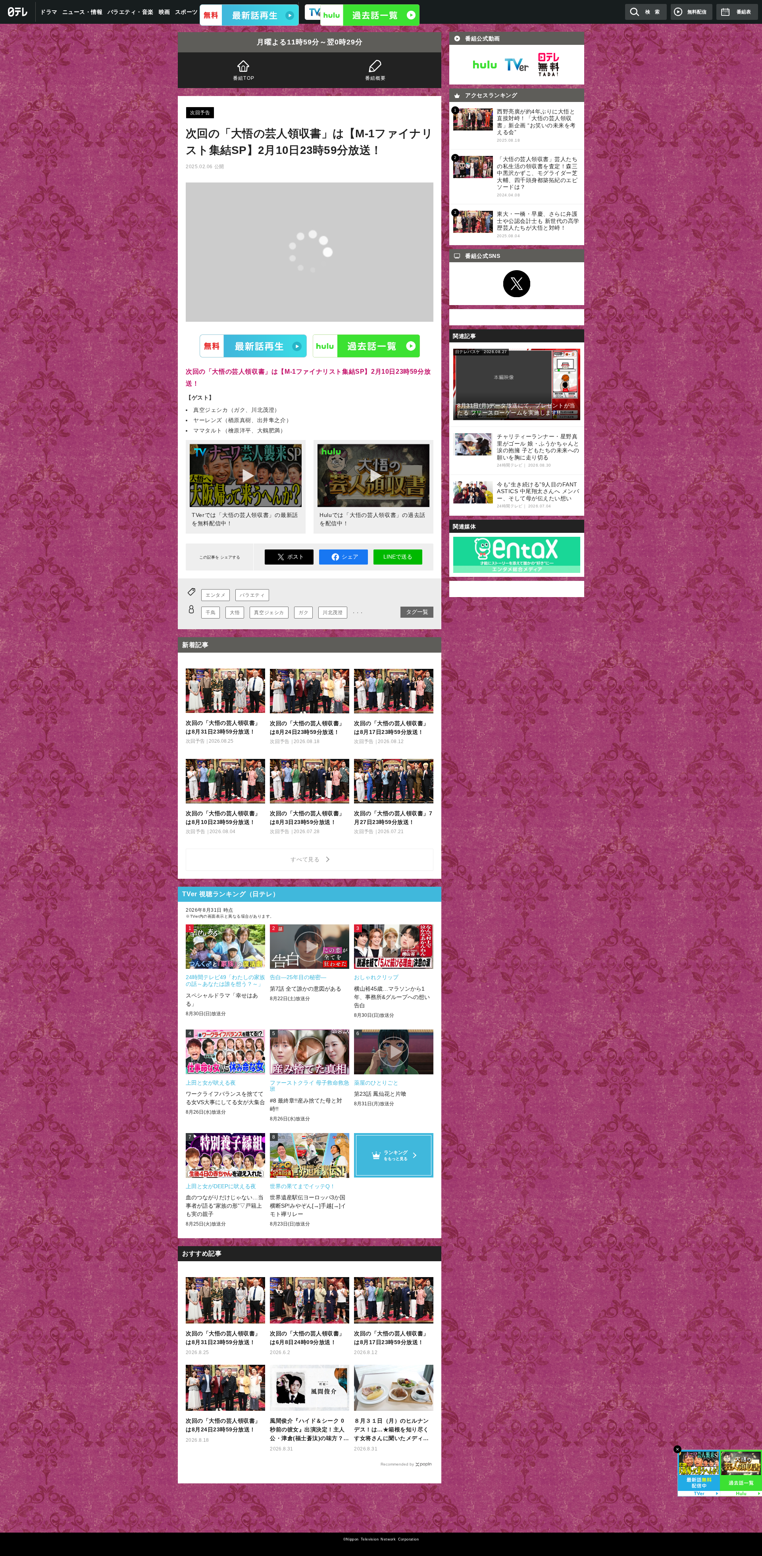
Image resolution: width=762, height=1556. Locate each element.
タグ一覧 (417, 612)
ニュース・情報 (82, 12)
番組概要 (375, 78)
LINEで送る (397, 556)
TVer (253, 345)
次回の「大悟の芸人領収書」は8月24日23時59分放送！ (223, 1425)
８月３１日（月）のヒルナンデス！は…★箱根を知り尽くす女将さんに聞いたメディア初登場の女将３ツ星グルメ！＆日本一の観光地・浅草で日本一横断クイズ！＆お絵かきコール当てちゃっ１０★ (391, 1430)
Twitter (516, 283)
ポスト (295, 556)
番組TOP (243, 78)
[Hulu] (369, 15)
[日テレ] (18, 12)
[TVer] (249, 15)
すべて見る (306, 859)
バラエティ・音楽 (131, 12)
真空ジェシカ (269, 612)
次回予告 (200, 112)
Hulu (366, 345)
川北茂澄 (333, 612)
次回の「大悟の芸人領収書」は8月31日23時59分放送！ (223, 1337)
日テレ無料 (548, 65)
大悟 (235, 612)
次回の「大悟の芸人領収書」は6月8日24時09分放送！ (307, 1337)
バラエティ (252, 595)
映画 (164, 12)
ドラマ (49, 12)
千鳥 (211, 612)
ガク (303, 612)
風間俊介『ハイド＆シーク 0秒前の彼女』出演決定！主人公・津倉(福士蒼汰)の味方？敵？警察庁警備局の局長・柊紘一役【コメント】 (307, 1430)
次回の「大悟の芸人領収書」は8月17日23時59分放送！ (391, 1337)
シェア (350, 556)
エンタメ (215, 595)
